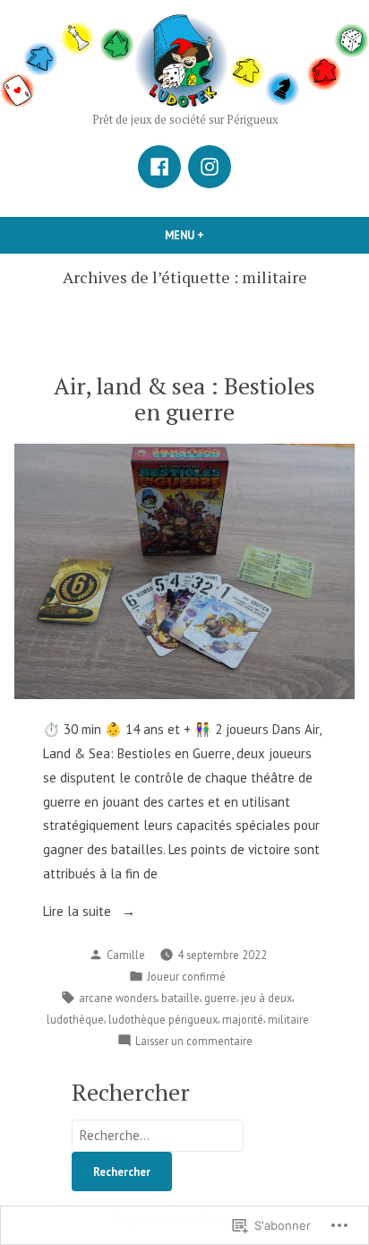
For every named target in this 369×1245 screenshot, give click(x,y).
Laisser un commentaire (194, 1041)
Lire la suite (79, 913)
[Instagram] (209, 166)
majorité (242, 1019)
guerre (220, 997)
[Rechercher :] (158, 1135)
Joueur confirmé (186, 976)
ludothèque (75, 1019)
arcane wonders (118, 997)
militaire (288, 1019)
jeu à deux (266, 997)
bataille (180, 997)
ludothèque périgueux (163, 1019)
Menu (204, 235)
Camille (126, 954)
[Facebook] (159, 166)
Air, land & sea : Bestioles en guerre (184, 398)
